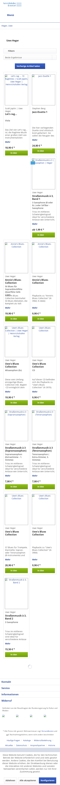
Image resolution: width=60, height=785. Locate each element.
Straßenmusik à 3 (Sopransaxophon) (15, 449)
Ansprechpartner (37, 745)
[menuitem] (15, 15)
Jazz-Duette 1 (39, 112)
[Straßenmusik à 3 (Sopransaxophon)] (16, 425)
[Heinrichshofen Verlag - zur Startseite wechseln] (12, 6)
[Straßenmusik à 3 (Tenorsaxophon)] (43, 425)
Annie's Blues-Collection (13, 281)
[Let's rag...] (16, 89)
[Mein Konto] (48, 15)
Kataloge (27, 740)
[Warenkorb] (41, 15)
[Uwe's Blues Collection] (16, 341)
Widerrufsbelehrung (42, 740)
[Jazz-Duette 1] (43, 89)
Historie (51, 745)
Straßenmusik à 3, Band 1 (42, 197)
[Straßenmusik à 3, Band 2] (16, 593)
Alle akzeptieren (28, 780)
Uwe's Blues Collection (12, 365)
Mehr (7, 142)
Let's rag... (11, 114)
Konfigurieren (47, 780)
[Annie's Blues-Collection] (16, 257)
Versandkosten (48, 731)
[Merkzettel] (55, 16)
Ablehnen (10, 780)
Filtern (11, 50)
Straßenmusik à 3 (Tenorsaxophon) (42, 449)
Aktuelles (9, 745)
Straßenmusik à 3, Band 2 (15, 617)
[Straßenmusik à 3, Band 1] (43, 173)
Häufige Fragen (13, 740)
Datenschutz (21, 745)
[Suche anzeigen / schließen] (27, 15)
